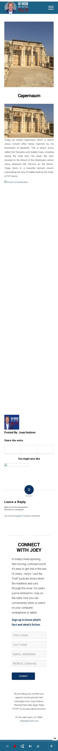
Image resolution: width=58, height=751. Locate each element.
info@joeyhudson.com (29, 721)
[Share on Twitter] (29, 449)
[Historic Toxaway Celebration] (16, 469)
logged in (19, 516)
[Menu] (49, 8)
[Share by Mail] (45, 449)
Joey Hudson (27, 432)
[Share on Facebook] (12, 449)
